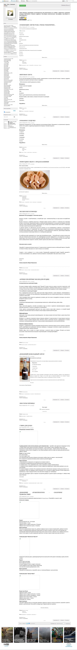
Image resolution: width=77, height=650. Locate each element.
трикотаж (11, 50)
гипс (13, 30)
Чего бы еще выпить (7, 104)
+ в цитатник (32, 27)
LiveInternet (5, 1)
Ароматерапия (6, 59)
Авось (29, 0)
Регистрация (14, 0)
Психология (6, 93)
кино (14, 35)
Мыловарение (6, 87)
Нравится (62, 116)
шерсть (12, 52)
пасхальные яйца (12, 40)
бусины (5, 27)
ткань (7, 50)
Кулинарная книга (7, 81)
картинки (6, 35)
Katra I (4, 5)
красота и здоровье (27, 269)
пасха (8, 40)
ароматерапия (24, 65)
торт (9, 50)
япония (23, 269)
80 (57, 623)
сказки (5, 48)
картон (10, 35)
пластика (14, 42)
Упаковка (5, 102)
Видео (5, 65)
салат (7, 47)
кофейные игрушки (9, 37)
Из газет (6, 62)
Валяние (5, 64)
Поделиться (67, 116)
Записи (5, 4)
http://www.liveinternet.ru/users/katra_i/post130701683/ (55, 167)
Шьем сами (6, 105)
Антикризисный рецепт (8, 58)
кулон (5, 38)
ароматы (9, 25)
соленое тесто (12, 48)
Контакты (68, 645)
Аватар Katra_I (10, 12)
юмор (12, 53)
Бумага (5, 61)
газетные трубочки (8, 30)
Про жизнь (6, 92)
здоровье (12, 32)
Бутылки (5, 63)
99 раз (24, 155)
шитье (15, 52)
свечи (14, 47)
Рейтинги (23, 0)
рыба (5, 47)
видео (15, 27)
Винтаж (5, 66)
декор (8, 31)
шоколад (9, 53)
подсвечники (9, 44)
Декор (23, 150)
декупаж (12, 31)
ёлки (4, 25)
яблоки (15, 53)
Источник (32, 382)
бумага (14, 26)
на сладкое (32, 393)
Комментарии (12, 4)
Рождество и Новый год (8, 94)
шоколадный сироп (37, 393)
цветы (9, 52)
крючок (13, 37)
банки (12, 25)
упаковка (7, 51)
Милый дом (6, 86)
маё (7, 38)
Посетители (12, 126)
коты (8, 36)
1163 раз (24, 396)
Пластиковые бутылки (8, 89)
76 (61, 623)
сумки (5, 50)
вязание (12, 29)
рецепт (23, 393)
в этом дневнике (7, 112)
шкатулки (5, 53)
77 (60, 623)
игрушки (6, 33)
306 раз (24, 617)
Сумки (5, 100)
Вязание (5, 69)
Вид (65, 1)
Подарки (5, 90)
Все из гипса (6, 67)
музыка (9, 38)
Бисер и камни (6, 60)
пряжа (14, 46)
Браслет (7, 25)
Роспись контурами (7, 95)
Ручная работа (6, 96)
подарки (15, 43)
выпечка (8, 29)
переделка (9, 42)
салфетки (10, 47)
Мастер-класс (6, 85)
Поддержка (63, 1)
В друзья (11, 19)
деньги (5, 32)
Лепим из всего (6, 82)
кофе (5, 37)
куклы (16, 37)
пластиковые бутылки (8, 43)
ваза (11, 27)
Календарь (68, 623)
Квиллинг (5, 79)
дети (8, 32)
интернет (5, 78)
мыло (12, 38)
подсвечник (5, 44)
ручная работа (31, 65)
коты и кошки (12, 36)
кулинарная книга (27, 393)
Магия (5, 83)
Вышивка (5, 68)
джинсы (10, 32)
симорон (5, 98)
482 (55, 623)
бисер (11, 26)
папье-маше (13, 39)
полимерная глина (8, 45)
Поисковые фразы (13, 127)
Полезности (6, 91)
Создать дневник (22, 5)
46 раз (24, 272)
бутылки (8, 27)
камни (13, 33)
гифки (5, 31)
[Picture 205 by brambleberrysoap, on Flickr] (34, 190)
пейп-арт (5, 42)
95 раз (24, 347)
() (58, 116)
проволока (9, 46)
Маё (4, 84)
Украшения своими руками (8, 101)
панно (9, 39)
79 (58, 623)
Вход (18, 0)
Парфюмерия (6, 88)
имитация (10, 33)
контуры (5, 36)
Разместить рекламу (69, 646)
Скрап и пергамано (7, 99)
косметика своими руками (35, 269)
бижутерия (7, 26)
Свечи (5, 97)
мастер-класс (36, 65)
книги (15, 35)
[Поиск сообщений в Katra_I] (14, 110)
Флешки (5, 103)
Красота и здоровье (7, 80)
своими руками (29, 152)
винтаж (5, 29)
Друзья (8, 4)
